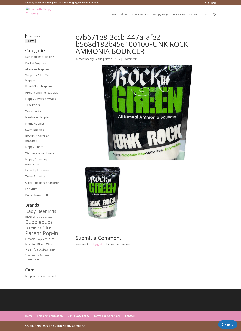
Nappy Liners (34, 147)
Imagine (40, 239)
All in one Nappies (37, 69)
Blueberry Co (33, 216)
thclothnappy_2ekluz (90, 59)
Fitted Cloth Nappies (38, 86)
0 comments (130, 59)
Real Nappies (36, 249)
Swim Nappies (34, 130)
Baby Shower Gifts (37, 195)
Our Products (140, 14)
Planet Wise (45, 244)
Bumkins (33, 228)
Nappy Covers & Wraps (40, 99)
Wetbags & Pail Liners (39, 153)
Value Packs (33, 111)
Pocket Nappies (35, 63)
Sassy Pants (37, 255)
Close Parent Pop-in (41, 230)
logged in (99, 244)
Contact (194, 14)
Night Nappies (35, 124)
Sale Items (179, 14)
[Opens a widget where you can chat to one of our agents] (227, 324)
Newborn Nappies (37, 117)
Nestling (31, 244)
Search (30, 40)
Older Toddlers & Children (42, 183)
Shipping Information (50, 315)
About (124, 14)
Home (112, 14)
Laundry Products (37, 170)
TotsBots (32, 260)
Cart (206, 14)
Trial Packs (32, 105)
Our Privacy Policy (78, 315)
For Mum (31, 189)
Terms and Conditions (107, 315)
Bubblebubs (39, 222)
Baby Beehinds (40, 211)
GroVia (30, 239)
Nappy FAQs (160, 14)
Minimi (49, 239)
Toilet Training (35, 176)
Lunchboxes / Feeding (39, 57)
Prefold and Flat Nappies (41, 93)
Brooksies (47, 217)
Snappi (45, 255)
